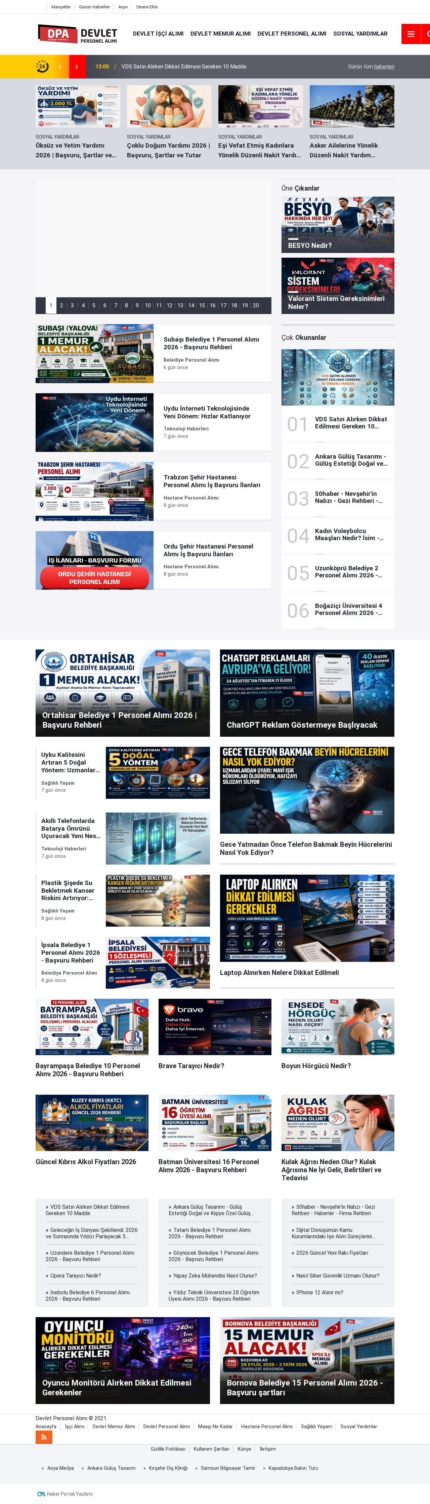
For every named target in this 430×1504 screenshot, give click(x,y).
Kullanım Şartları (211, 1449)
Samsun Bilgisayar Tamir (228, 1468)
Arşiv (123, 6)
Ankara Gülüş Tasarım (111, 1468)
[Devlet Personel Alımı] (78, 33)
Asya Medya (60, 1468)
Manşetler (61, 6)
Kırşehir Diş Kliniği (168, 1468)
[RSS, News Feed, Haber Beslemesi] (44, 1437)
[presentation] (59, 67)
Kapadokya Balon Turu (293, 1468)
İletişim (268, 1449)
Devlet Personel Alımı (292, 33)
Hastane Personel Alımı (267, 1427)
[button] (51, 305)
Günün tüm (371, 66)
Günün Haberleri (94, 6)
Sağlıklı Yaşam (316, 1427)
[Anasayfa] (39, 6)
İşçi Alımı (74, 1427)
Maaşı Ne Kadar (215, 1427)
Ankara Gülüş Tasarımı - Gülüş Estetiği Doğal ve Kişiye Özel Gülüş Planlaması (211, 66)
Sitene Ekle (147, 6)
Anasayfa (46, 1427)
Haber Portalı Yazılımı (70, 1494)
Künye (244, 1449)
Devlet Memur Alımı (220, 33)
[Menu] (411, 34)
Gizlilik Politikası (168, 1449)
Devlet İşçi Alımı (158, 33)
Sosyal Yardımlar (360, 33)
